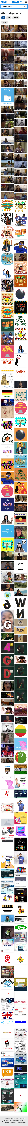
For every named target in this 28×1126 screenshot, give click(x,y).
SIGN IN (22, 1)
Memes (4, 22)
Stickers (16, 17)
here (5, 1124)
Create (16, 1)
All (3, 17)
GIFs (9, 17)
